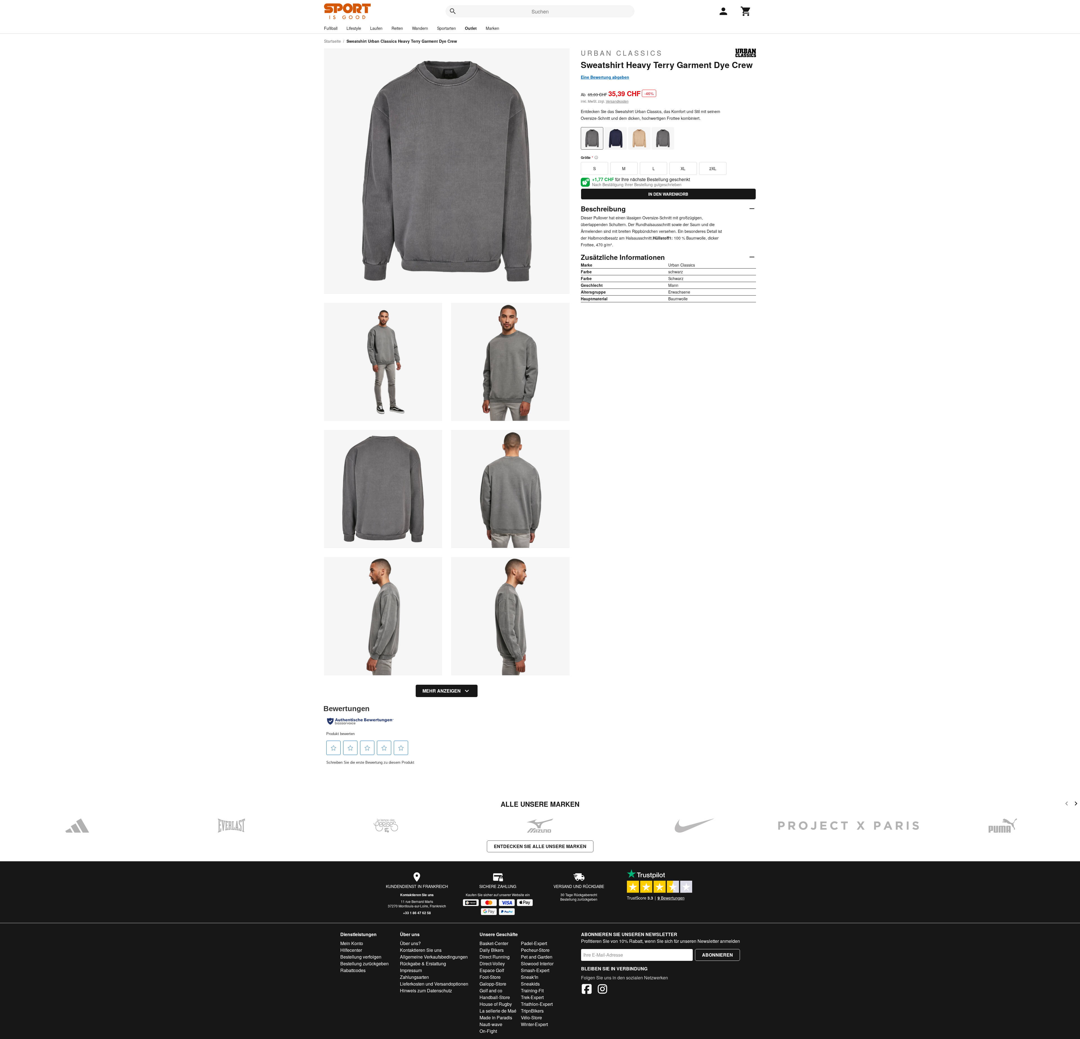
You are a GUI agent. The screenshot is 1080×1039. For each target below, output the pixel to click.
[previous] (1067, 804)
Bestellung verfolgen (360, 957)
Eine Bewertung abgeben (605, 77)
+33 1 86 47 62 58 (417, 912)
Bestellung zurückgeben (578, 899)
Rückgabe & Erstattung (423, 963)
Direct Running (495, 957)
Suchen (540, 11)
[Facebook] (586, 989)
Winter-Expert (534, 1024)
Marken (492, 28)
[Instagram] (602, 989)
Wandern (420, 28)
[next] (1076, 804)
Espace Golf (492, 970)
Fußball (331, 28)
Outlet (471, 28)
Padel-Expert (534, 943)
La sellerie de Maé (498, 1011)
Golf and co (491, 990)
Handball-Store (495, 997)
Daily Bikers (492, 950)
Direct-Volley (492, 963)
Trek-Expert (532, 997)
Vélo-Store (531, 1017)
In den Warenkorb (668, 194)
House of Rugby (496, 1004)
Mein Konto (351, 943)
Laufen (376, 28)
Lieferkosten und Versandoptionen (434, 984)
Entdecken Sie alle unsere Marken (540, 846)
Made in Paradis (496, 1017)
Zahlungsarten (414, 977)
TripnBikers (532, 1011)
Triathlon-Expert (537, 1004)
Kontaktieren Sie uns (417, 894)
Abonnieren (717, 955)
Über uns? (410, 943)
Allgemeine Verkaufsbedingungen (434, 957)
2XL (712, 168)
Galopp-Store (493, 984)
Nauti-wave (491, 1024)
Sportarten (446, 28)
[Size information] (596, 157)
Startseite (332, 41)
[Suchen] (453, 11)
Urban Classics (622, 52)
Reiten (397, 28)
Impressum (411, 970)
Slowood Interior (537, 963)
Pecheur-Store (535, 950)
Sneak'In (529, 977)
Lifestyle (353, 28)
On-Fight (488, 1031)
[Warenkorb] (746, 11)
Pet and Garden (536, 957)
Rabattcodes (353, 970)
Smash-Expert (535, 970)
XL (683, 168)
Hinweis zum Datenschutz (426, 990)
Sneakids (530, 984)
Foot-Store (490, 977)
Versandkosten (617, 101)
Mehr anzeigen (441, 691)
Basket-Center (494, 943)
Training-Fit (532, 990)
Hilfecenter (351, 950)
